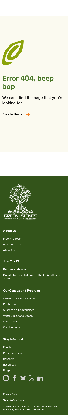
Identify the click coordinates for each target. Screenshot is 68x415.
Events (7, 347)
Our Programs (11, 327)
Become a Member (15, 269)
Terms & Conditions (13, 400)
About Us (9, 250)
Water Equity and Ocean (18, 315)
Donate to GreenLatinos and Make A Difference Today (32, 276)
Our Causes (10, 321)
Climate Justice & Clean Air (19, 298)
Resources (9, 364)
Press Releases (12, 353)
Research (8, 358)
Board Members (13, 244)
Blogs (6, 370)
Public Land (10, 304)
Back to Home (12, 114)
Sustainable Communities (18, 310)
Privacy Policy (11, 394)
